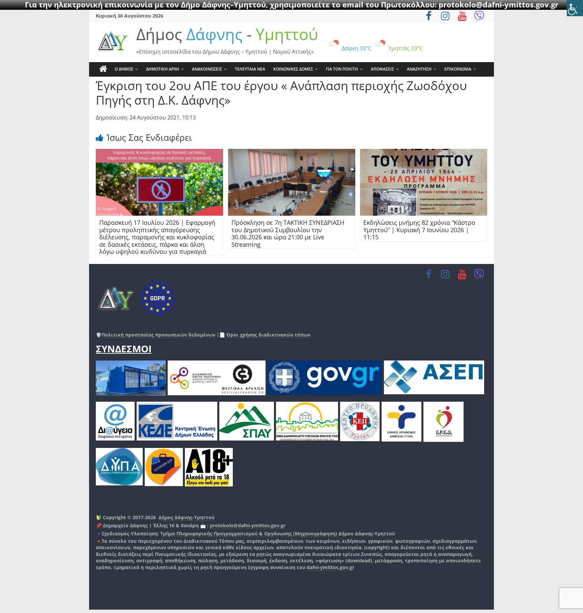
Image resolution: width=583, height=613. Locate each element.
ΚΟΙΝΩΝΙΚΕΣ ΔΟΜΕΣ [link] (293, 69)
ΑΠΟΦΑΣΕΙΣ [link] (382, 69)
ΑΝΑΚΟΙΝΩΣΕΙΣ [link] (207, 69)
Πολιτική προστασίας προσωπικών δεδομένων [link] (158, 334)
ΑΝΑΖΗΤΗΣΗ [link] (419, 69)
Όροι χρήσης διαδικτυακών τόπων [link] (267, 334)
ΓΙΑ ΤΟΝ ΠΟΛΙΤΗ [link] (342, 69)
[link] (575, 8)
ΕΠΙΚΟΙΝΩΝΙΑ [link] (457, 69)
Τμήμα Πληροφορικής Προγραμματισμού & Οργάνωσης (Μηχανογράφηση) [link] (248, 533)
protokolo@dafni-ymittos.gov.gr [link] (247, 525)
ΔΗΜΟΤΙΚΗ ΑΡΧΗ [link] (162, 69)
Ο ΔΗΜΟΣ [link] (124, 69)
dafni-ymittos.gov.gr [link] (330, 567)
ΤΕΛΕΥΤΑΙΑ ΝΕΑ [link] (250, 69)
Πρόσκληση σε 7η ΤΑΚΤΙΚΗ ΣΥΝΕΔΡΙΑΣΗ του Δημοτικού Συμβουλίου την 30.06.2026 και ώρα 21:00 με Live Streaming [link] (287, 233)
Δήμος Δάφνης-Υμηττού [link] (187, 517)
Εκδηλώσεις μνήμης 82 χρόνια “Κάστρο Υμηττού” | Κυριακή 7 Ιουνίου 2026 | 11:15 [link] (419, 229)
